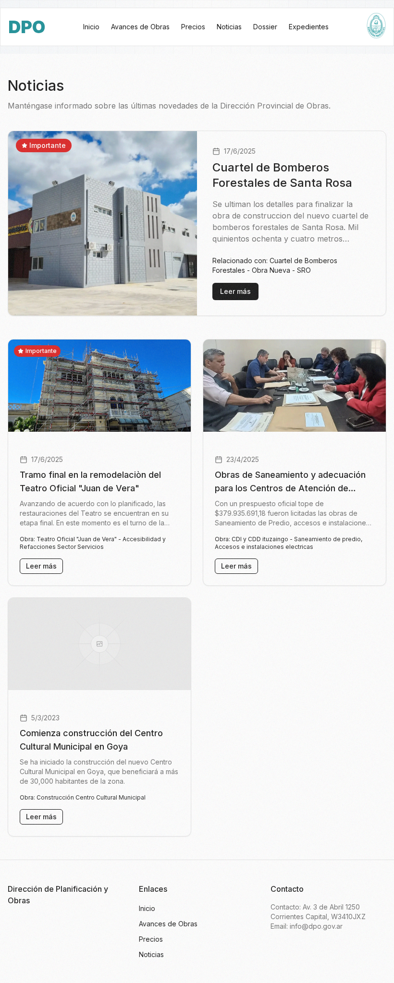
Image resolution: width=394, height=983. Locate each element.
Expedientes (309, 27)
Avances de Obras (140, 27)
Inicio (91, 27)
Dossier (265, 27)
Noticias (229, 27)
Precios (193, 27)
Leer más (235, 291)
